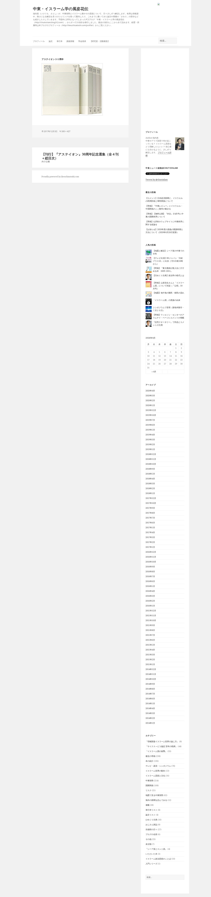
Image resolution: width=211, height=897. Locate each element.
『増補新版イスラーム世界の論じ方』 (162, 741)
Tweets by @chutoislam (157, 179)
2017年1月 (150, 547)
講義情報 (70, 41)
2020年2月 (150, 400)
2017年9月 (150, 508)
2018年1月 (150, 493)
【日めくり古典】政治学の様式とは (168, 275)
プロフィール (39, 41)
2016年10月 (151, 561)
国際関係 (149, 785)
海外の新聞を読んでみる (156, 800)
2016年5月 (150, 586)
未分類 (148, 844)
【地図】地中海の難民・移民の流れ (168, 292)
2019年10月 (151, 415)
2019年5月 (150, 429)
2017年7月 (150, 517)
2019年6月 (150, 425)
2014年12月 (151, 669)
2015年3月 (150, 654)
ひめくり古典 (151, 819)
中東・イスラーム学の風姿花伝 (60, 8)
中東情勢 (149, 780)
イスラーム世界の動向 (155, 770)
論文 (51, 41)
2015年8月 (150, 630)
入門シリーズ (151, 863)
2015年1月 (150, 664)
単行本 (60, 41)
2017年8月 (150, 512)
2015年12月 (151, 610)
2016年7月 (150, 576)
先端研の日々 (151, 829)
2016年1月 (150, 605)
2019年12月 (151, 410)
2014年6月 (150, 698)
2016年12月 (151, 552)
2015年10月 (151, 620)
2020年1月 (150, 405)
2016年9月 (150, 566)
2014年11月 (151, 674)
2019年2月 (150, 444)
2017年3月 (150, 537)
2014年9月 (150, 684)
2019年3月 (150, 439)
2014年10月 (151, 679)
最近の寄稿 (150, 756)
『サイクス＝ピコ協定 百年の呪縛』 (161, 746)
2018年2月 (150, 488)
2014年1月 (150, 723)
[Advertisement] (165, 89)
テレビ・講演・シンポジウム (158, 766)
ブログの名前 (151, 834)
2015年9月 (150, 625)
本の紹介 (149, 761)
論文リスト (150, 814)
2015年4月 (150, 649)
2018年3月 (150, 483)
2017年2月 (150, 542)
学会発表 (82, 41)
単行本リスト (151, 810)
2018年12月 (151, 454)
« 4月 (154, 371)
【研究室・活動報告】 (100, 41)
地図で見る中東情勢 (154, 795)
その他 (148, 839)
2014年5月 (150, 703)
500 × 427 (66, 131)
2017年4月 (150, 532)
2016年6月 (150, 581)
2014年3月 (150, 713)
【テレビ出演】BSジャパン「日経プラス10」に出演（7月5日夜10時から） (168, 261)
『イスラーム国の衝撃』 (156, 751)
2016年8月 (150, 571)
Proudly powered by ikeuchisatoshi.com (60, 176)
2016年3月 (150, 596)
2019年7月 (150, 420)
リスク (148, 790)
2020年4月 (150, 390)
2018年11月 (151, 459)
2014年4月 (150, 708)
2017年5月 (150, 527)
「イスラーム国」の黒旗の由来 (166, 300)
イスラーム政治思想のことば (158, 858)
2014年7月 (150, 693)
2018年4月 (150, 478)
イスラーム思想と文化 (155, 775)
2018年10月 (151, 464)
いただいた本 (151, 854)
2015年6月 (150, 640)
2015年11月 (151, 615)
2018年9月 (150, 469)
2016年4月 (150, 591)
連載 (147, 805)
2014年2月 (150, 718)
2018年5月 (150, 473)
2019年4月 (150, 434)
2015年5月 (150, 644)
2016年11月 (151, 556)
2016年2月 (150, 600)
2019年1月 (150, 449)
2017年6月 (150, 522)
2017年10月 (151, 503)
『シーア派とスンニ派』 (156, 849)
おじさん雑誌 (151, 824)
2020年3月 (150, 395)
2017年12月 (151, 498)
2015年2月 (150, 659)
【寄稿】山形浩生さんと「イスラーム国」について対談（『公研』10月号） (168, 285)
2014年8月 (150, 688)
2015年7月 (150, 635)
